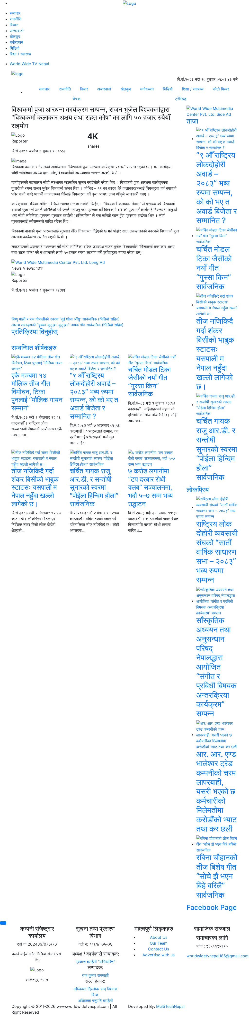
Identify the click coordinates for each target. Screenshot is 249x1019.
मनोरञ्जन (16, 42)
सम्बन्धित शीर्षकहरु (33, 348)
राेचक (76, 98)
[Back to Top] (3, 923)
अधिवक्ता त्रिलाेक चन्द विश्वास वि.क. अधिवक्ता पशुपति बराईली (95, 994)
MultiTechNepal (170, 1006)
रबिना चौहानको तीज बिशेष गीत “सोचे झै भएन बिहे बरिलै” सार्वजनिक (216, 876)
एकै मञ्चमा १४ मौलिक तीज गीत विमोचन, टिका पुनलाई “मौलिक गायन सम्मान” (36, 391)
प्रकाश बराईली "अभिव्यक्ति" (95, 961)
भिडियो (14, 48)
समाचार (15, 13)
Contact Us (158, 949)
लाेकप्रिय (198, 490)
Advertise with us (158, 954)
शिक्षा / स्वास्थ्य (20, 54)
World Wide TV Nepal (29, 63)
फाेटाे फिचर (221, 89)
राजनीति (15, 19)
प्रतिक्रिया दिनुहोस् (34, 332)
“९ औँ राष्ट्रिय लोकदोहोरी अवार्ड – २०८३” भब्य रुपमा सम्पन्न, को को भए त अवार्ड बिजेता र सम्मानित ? (94, 395)
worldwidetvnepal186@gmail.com (218, 955)
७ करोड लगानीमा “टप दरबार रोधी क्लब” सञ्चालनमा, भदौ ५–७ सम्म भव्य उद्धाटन (150, 487)
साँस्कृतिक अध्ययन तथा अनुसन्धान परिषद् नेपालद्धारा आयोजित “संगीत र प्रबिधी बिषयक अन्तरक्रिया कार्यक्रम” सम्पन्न (216, 667)
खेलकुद (15, 36)
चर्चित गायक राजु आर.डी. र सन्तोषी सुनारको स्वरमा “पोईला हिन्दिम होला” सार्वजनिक (94, 487)
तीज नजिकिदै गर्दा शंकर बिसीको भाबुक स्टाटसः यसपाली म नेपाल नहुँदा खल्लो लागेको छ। (35, 487)
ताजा (192, 121)
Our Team (159, 943)
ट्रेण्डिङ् (181, 98)
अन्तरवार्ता (17, 30)
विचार (14, 24)
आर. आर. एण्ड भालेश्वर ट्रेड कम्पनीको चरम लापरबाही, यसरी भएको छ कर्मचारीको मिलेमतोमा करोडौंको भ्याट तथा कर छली (216, 791)
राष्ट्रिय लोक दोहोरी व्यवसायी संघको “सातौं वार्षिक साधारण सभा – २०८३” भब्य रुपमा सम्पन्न (217, 552)
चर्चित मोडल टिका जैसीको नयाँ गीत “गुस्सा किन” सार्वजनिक (149, 381)
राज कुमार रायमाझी (95, 975)
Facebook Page (212, 907)
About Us (158, 937)
